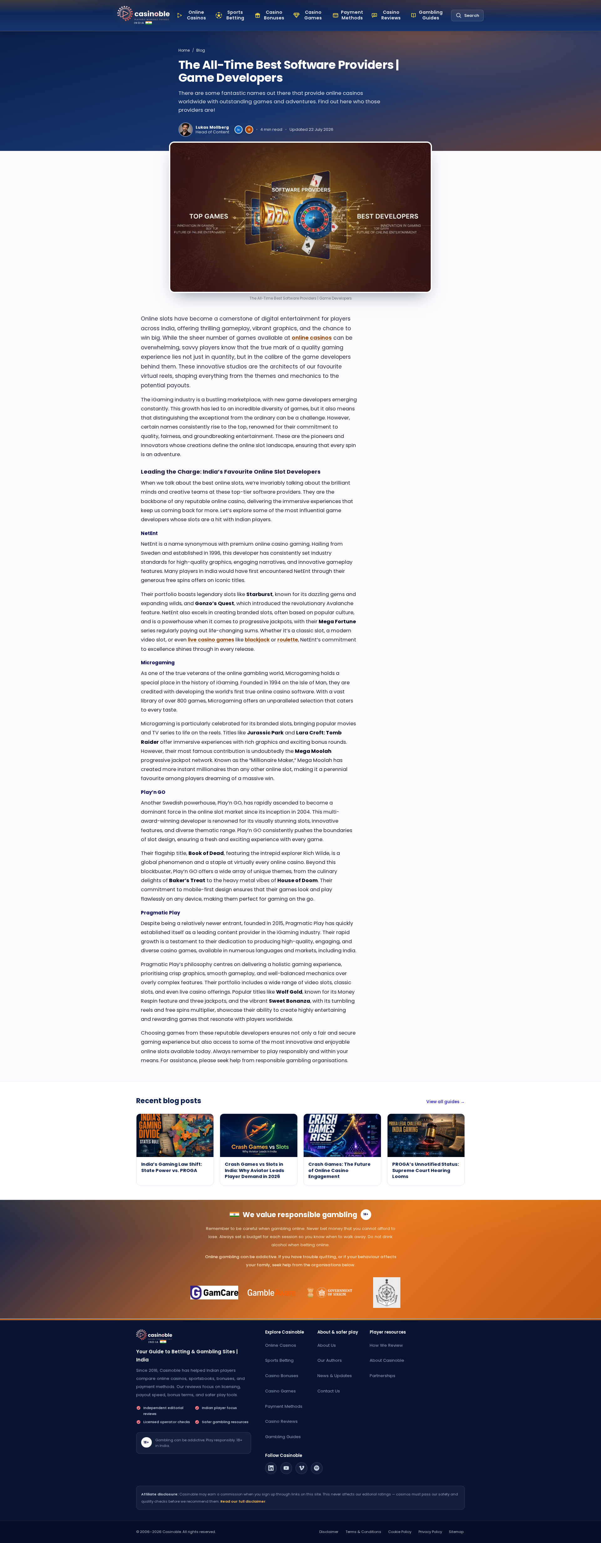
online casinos (312, 338)
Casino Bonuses (281, 1376)
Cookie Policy (399, 1531)
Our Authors (329, 1360)
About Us (326, 1345)
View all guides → (445, 1102)
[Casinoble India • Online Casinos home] (143, 13)
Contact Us (328, 1391)
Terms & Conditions (363, 1531)
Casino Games (280, 1391)
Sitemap (456, 1531)
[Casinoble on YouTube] (286, 1468)
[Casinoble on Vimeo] (301, 1468)
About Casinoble (387, 1360)
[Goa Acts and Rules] (386, 1292)
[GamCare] (214, 1292)
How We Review (386, 1345)
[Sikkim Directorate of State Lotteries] (329, 1292)
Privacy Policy (430, 1531)
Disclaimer (328, 1531)
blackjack (257, 639)
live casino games (211, 639)
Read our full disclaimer (242, 1501)
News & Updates (334, 1376)
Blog (200, 50)
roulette (287, 639)
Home (184, 50)
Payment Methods (283, 1406)
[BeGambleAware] (271, 1292)
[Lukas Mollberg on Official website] (249, 130)
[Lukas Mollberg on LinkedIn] (238, 130)
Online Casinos (280, 1345)
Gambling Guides (283, 1437)
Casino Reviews (281, 1421)
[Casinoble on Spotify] (317, 1468)
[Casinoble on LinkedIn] (271, 1468)
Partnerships (382, 1376)
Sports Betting (279, 1360)
